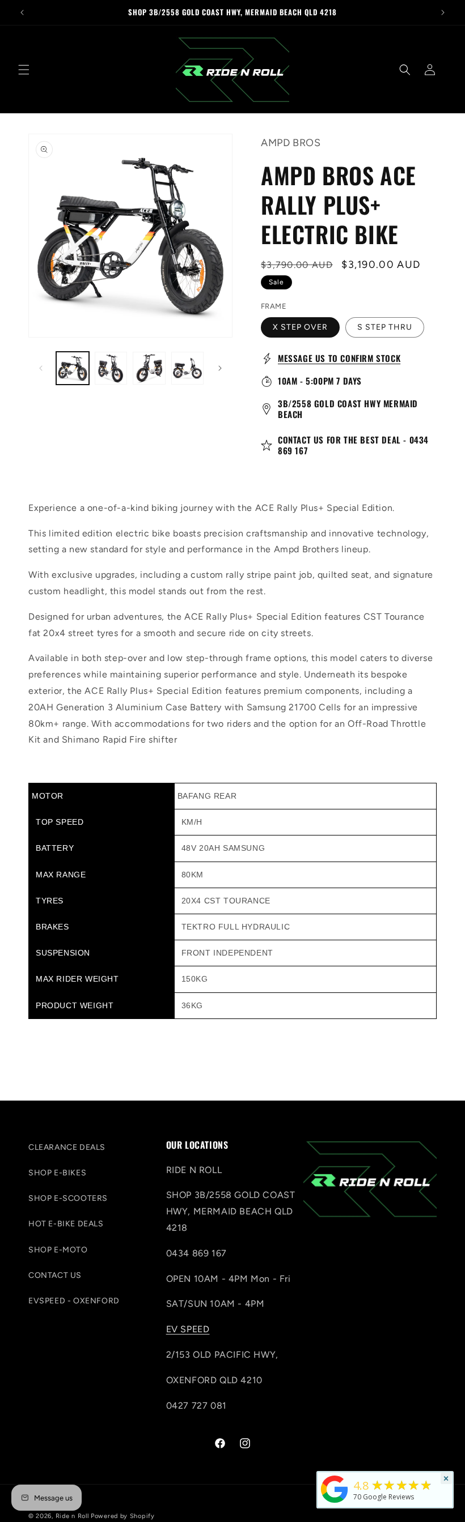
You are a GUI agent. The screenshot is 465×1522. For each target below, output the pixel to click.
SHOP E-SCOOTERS (68, 1198)
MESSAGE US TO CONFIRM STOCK (339, 358)
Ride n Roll (72, 1516)
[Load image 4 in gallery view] (149, 368)
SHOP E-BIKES (57, 1173)
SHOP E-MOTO (58, 1250)
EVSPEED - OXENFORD (74, 1301)
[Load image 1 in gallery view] (72, 368)
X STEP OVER (300, 327)
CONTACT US (55, 1275)
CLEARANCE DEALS (66, 1147)
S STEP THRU (384, 327)
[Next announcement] (442, 12)
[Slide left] (40, 368)
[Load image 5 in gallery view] (187, 368)
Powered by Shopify (123, 1516)
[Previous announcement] (22, 12)
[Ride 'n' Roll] (334, 1503)
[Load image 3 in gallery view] (111, 368)
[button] (23, 69)
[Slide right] (220, 368)
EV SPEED (188, 1329)
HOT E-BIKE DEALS (66, 1224)
